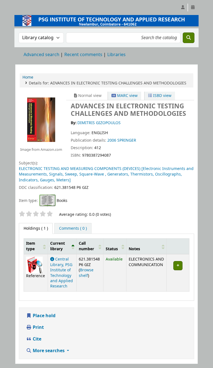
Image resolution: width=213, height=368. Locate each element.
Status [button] (112, 249)
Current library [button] (57, 246)
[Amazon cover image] (41, 119)
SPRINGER (126, 140)
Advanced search (41, 54)
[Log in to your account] (182, 7)
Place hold (43, 315)
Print (38, 327)
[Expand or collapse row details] (177, 273)
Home (27, 77)
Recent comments (83, 54)
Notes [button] (134, 249)
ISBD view (161, 96)
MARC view (127, 96)
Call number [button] (86, 246)
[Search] (188, 37)
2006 (111, 140)
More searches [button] (49, 350)
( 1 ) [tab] (36, 228)
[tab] (73, 228)
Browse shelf (86, 272)
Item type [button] (30, 246)
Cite (36, 339)
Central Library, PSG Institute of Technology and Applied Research (61, 272)
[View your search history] (192, 7)
